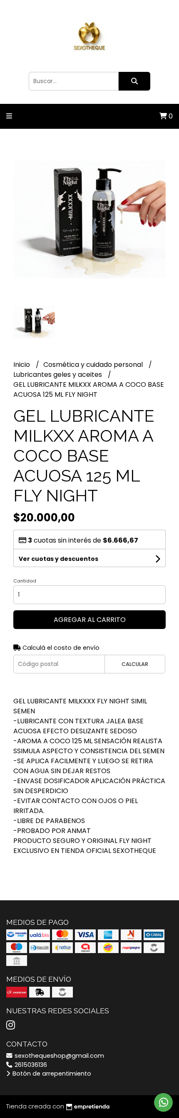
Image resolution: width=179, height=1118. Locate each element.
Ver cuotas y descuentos (58, 559)
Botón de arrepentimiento (51, 1073)
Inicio (22, 364)
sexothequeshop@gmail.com (58, 1056)
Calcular (135, 664)
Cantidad (24, 580)
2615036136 (30, 1065)
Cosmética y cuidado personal (93, 364)
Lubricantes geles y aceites (58, 374)
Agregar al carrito (90, 619)
